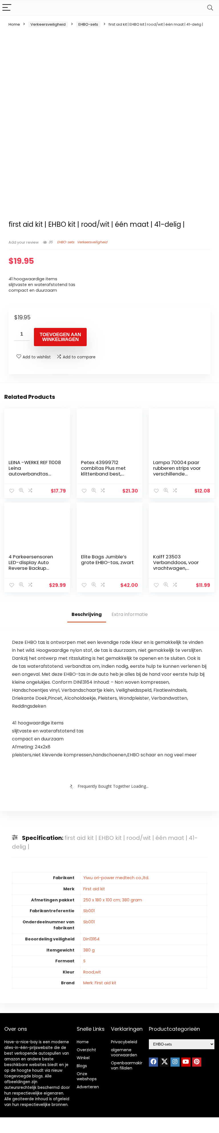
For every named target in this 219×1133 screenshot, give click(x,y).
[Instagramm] (175, 1062)
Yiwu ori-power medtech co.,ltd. (116, 878)
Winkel (83, 1058)
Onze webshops (87, 1076)
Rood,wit (92, 972)
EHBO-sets (88, 24)
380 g (89, 950)
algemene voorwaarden (124, 1052)
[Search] (210, 7)
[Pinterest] (196, 1062)
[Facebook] (153, 1062)
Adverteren (88, 1087)
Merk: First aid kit (99, 983)
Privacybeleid (124, 1042)
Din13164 (91, 939)
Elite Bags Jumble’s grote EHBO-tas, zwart (107, 559)
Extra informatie (129, 614)
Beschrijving (87, 614)
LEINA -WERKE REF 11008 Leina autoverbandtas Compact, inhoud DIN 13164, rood (35, 474)
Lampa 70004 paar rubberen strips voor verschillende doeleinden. (177, 471)
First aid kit (94, 889)
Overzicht (86, 1050)
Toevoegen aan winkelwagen (60, 337)
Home (14, 24)
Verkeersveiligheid (48, 24)
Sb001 (89, 911)
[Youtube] (185, 1062)
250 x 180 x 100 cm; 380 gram (112, 900)
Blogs (82, 1066)
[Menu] (7, 7)
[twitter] (164, 1062)
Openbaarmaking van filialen (128, 1065)
